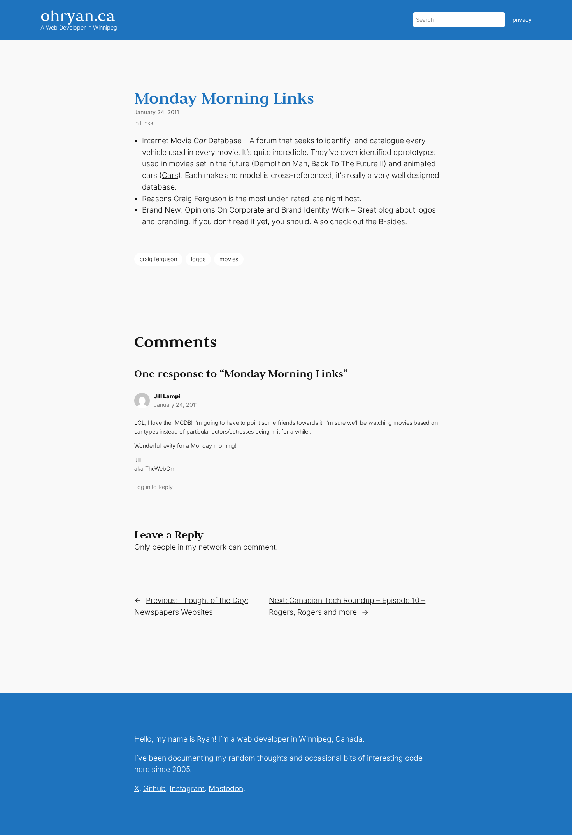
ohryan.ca (77, 15)
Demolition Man (280, 163)
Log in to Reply (153, 486)
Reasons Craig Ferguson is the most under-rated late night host (251, 198)
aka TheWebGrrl (154, 468)
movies (228, 259)
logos (198, 259)
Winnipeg (315, 739)
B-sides (392, 221)
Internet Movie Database (192, 140)
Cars (170, 175)
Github (154, 788)
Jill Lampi (167, 396)
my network (206, 547)
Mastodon (226, 788)
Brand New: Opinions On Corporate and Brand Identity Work (245, 209)
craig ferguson (158, 259)
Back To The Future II (347, 163)
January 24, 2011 (176, 404)
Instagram (187, 788)
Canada (349, 739)
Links (146, 123)
